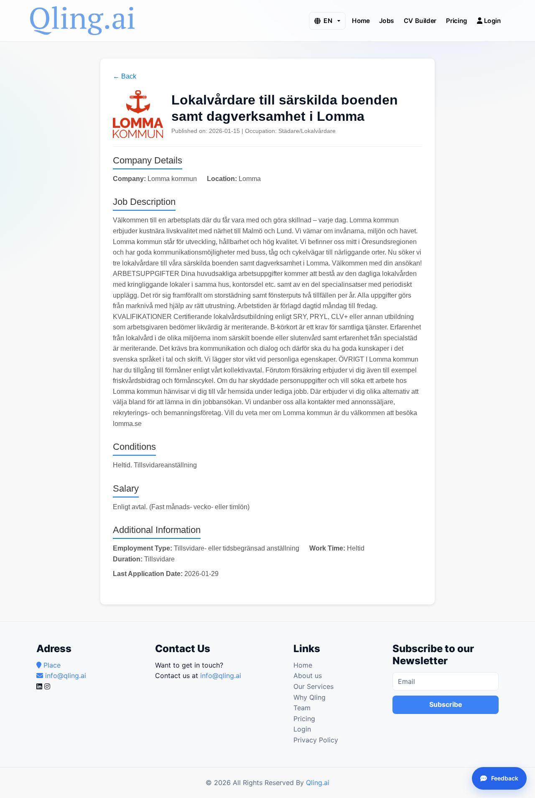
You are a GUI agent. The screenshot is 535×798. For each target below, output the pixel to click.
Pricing (456, 20)
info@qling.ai (220, 675)
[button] (327, 20)
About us (307, 675)
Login (491, 20)
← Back (124, 76)
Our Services (313, 686)
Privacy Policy (315, 740)
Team (302, 708)
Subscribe (445, 704)
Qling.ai (317, 782)
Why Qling (309, 697)
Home (361, 20)
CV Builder (420, 20)
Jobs (386, 20)
